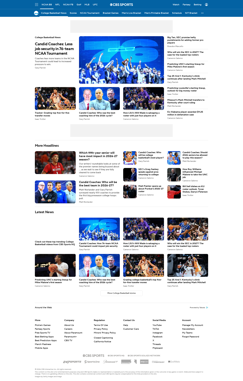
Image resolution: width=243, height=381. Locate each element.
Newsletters (188, 329)
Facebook (157, 336)
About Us (69, 325)
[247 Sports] (72, 361)
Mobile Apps (41, 348)
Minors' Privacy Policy (105, 332)
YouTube (157, 325)
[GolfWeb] (174, 361)
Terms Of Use (101, 325)
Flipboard (158, 348)
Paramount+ (70, 336)
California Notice (102, 341)
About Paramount (73, 332)
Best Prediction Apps (46, 340)
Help (125, 325)
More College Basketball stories (121, 293)
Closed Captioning (103, 337)
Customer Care (131, 329)
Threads (157, 344)
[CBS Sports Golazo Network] (144, 355)
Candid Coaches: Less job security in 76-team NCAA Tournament (99, 60)
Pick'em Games (42, 325)
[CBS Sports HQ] (116, 355)
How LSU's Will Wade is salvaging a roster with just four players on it (143, 103)
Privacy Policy (101, 329)
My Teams (187, 332)
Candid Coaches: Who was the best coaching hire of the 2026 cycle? (99, 103)
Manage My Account (192, 325)
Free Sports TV (42, 332)
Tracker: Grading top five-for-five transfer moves (55, 103)
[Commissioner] (129, 360)
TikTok (156, 329)
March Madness (43, 344)
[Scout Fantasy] (158, 361)
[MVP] (144, 360)
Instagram (158, 332)
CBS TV (68, 340)
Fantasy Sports (42, 329)
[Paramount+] (110, 361)
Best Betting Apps (44, 336)
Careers (68, 329)
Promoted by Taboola (197, 308)
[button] (36, 4)
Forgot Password (190, 336)
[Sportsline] (92, 361)
